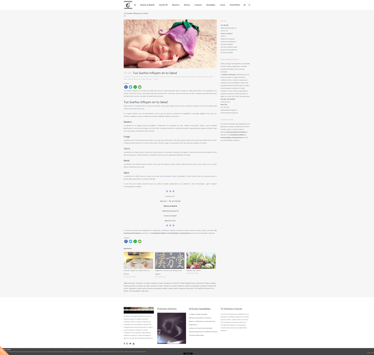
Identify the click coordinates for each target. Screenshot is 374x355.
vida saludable (134, 291)
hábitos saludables (192, 286)
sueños (165, 288)
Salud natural (128, 79)
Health (187, 76)
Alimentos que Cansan (193, 270)
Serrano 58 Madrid (170, 216)
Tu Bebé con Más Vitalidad (198, 314)
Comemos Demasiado (196, 335)
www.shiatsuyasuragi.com (229, 113)
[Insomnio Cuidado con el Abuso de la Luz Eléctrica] (138, 260)
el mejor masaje (150, 283)
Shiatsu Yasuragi (146, 79)
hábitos (181, 286)
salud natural (148, 288)
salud (140, 288)
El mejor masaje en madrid (167, 283)
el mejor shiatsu (150, 286)
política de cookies (119, 351)
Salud (210, 76)
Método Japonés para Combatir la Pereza (203, 332)
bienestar (131, 283)
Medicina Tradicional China (199, 76)
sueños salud (173, 288)
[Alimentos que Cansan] (201, 260)
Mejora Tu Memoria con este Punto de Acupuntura (202, 323)
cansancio (139, 283)
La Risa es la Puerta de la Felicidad (200, 328)
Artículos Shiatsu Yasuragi (156, 76)
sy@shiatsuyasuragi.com (170, 211)
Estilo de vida (179, 76)
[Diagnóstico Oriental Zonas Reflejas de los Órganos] (169, 260)
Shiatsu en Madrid (170, 206)
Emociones (170, 76)
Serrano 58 (224, 31)
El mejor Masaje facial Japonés (191, 283)
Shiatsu (135, 79)
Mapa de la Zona (170, 221)
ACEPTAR (188, 353)
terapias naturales (186, 288)
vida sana (145, 291)
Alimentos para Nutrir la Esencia (200, 318)
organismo (133, 288)
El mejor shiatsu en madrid (167, 286)
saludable (157, 288)
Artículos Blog (142, 76)
